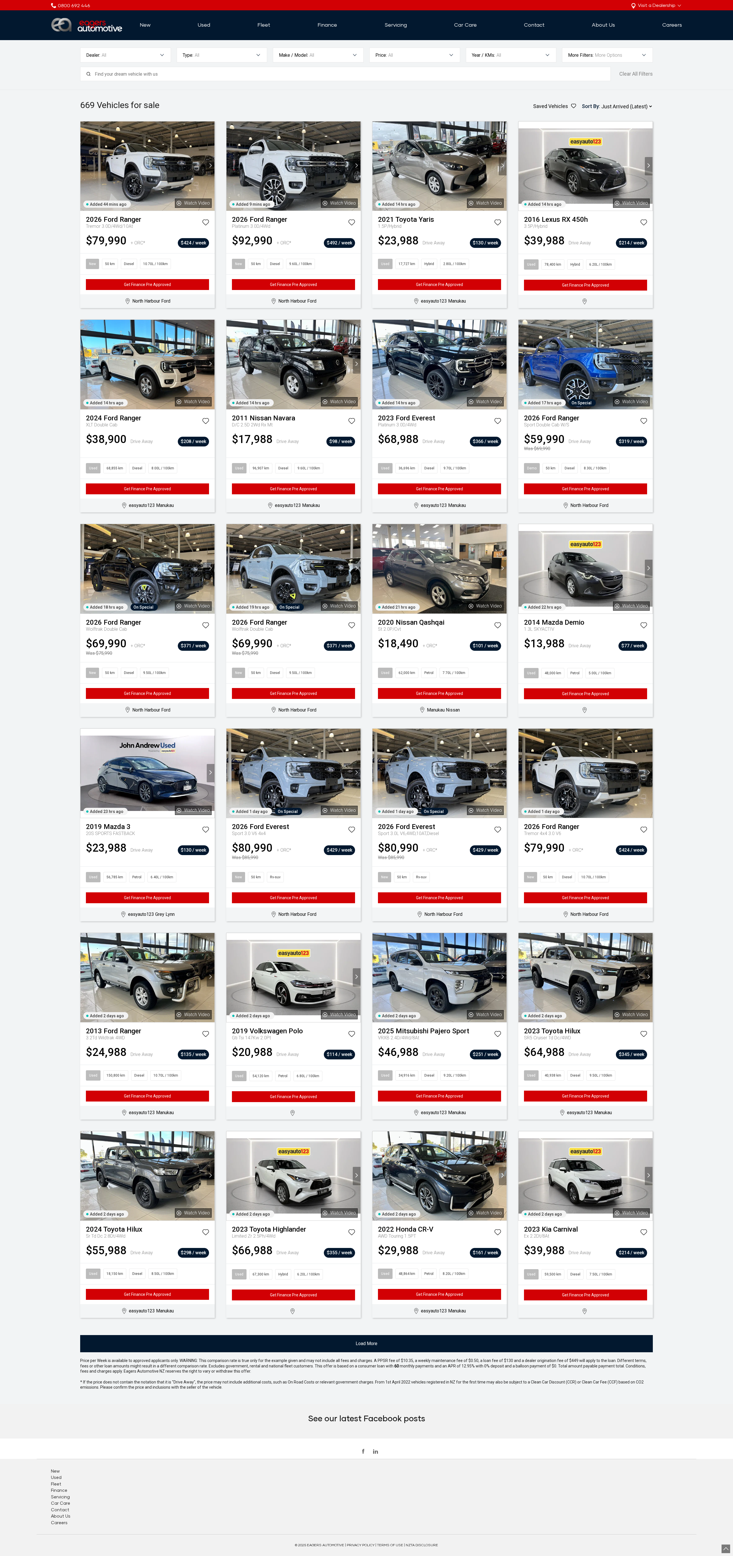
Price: (381, 55)
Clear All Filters (636, 74)
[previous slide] (84, 166)
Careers (672, 24)
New (145, 24)
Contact (534, 24)
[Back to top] (726, 1549)
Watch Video (197, 203)
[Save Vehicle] (205, 224)
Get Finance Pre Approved (147, 284)
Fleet (263, 24)
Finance (327, 24)
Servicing (396, 24)
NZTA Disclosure (422, 1545)
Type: (188, 55)
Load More (366, 1343)
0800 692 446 (74, 5)
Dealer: (93, 55)
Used (204, 24)
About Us (603, 24)
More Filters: (581, 55)
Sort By (590, 106)
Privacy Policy (361, 1545)
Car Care (465, 24)
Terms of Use (390, 1545)
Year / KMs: (483, 55)
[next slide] (210, 166)
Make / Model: (293, 55)
